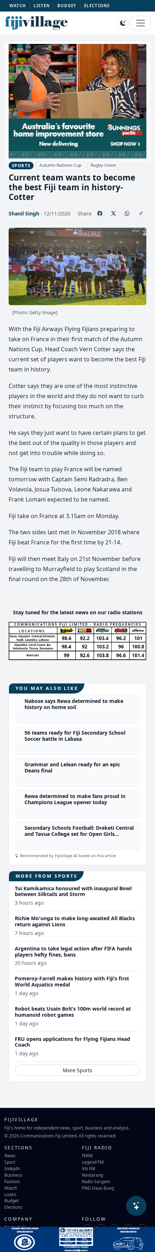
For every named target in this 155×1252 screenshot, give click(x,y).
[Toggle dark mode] (123, 23)
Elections (13, 1207)
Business (13, 1175)
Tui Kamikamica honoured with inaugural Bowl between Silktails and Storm (73, 891)
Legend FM (93, 1162)
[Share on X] (113, 213)
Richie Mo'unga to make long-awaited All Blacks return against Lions (75, 921)
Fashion (12, 1181)
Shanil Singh (24, 213)
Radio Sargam (96, 1181)
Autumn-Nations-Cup (60, 165)
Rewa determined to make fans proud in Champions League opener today (75, 799)
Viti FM (88, 1168)
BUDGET (67, 5)
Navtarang (92, 1175)
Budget (11, 1200)
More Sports (77, 1070)
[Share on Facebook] (99, 213)
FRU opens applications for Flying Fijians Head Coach (72, 1041)
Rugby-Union (103, 165)
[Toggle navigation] (140, 23)
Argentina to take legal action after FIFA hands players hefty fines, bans (73, 951)
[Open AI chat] (136, 1206)
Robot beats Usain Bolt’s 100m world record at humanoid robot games (73, 1011)
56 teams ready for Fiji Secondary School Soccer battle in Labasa (75, 735)
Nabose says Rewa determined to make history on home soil (74, 704)
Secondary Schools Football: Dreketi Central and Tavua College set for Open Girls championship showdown (79, 833)
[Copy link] (141, 213)
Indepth (12, 1168)
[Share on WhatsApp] (127, 213)
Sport (9, 1162)
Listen (10, 1194)
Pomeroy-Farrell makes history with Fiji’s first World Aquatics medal (72, 981)
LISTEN (42, 5)
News (9, 1155)
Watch (10, 1188)
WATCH (17, 5)
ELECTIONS (97, 5)
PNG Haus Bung (98, 1188)
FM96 (87, 1155)
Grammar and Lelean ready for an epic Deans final (72, 767)
